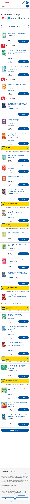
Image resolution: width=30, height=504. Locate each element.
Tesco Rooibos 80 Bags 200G (15, 176)
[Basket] (27, 2)
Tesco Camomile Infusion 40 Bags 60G (18, 66)
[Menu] (2, 2)
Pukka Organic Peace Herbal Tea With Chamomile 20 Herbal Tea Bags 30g (17, 415)
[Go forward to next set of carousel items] (27, 22)
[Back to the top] (16, 435)
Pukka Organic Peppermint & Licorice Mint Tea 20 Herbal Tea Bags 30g (17, 190)
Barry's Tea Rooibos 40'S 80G (15, 166)
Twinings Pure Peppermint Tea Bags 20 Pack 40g (17, 245)
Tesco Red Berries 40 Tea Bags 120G (17, 259)
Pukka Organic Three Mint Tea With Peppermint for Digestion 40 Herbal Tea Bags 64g (17, 366)
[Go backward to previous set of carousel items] (24, 22)
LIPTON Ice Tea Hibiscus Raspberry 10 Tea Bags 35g (17, 403)
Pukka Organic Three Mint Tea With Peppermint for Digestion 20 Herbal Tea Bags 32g (17, 52)
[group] (4, 18)
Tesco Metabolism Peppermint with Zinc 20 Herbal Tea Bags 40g (17, 315)
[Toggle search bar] (23, 2)
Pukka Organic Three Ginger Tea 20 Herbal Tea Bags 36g (17, 134)
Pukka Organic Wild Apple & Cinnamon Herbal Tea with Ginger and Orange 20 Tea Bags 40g (17, 344)
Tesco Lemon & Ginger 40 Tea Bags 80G (17, 84)
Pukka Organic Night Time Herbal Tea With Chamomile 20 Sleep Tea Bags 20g (17, 104)
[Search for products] (27, 6)
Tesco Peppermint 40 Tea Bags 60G (17, 33)
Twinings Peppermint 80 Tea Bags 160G (16, 388)
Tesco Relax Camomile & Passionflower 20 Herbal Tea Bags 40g (17, 119)
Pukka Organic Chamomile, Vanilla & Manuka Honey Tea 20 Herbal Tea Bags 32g (17, 273)
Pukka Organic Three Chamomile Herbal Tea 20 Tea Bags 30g (16, 211)
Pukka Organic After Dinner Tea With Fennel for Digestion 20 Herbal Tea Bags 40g (17, 328)
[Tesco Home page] (6, 2)
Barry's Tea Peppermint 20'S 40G (16, 155)
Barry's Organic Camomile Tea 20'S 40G (17, 232)
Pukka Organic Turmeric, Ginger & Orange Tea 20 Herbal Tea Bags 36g (17, 295)
